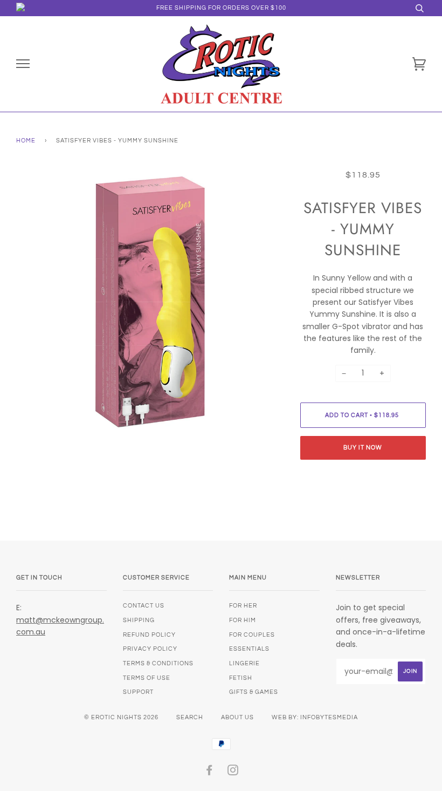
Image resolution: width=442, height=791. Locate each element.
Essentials (249, 649)
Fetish (240, 678)
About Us (237, 717)
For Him (242, 620)
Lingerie (244, 663)
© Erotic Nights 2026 (121, 717)
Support (138, 692)
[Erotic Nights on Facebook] (209, 772)
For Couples (252, 635)
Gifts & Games (253, 692)
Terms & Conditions (158, 663)
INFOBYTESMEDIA (329, 717)
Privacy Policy (150, 649)
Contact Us (143, 606)
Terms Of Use (146, 678)
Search (189, 717)
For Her (243, 606)
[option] (150, 303)
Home (26, 141)
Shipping (139, 620)
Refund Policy (149, 635)
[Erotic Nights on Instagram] (233, 772)
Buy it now (362, 448)
